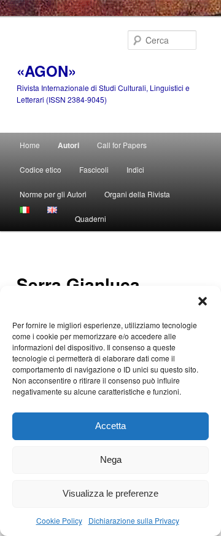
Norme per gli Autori (53, 194)
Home (30, 145)
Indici (135, 169)
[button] (202, 301)
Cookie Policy (59, 520)
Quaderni (90, 218)
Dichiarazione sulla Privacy (133, 520)
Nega (111, 459)
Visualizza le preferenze (110, 493)
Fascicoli (94, 169)
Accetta (110, 425)
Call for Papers (122, 145)
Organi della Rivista (137, 194)
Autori (68, 145)
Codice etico (40, 169)
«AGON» (46, 70)
